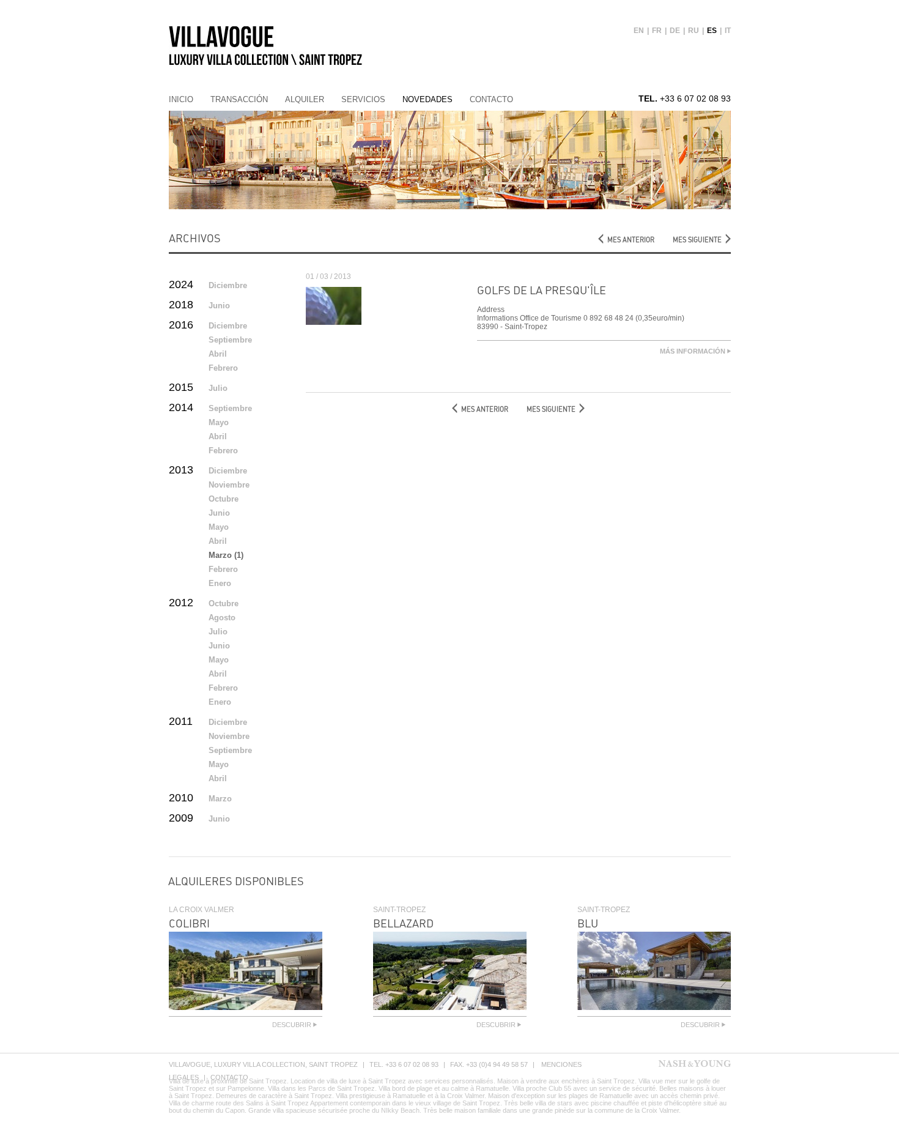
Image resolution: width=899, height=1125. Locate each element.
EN (639, 30)
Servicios (363, 99)
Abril (218, 353)
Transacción (239, 99)
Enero (220, 583)
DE (675, 30)
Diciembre (228, 285)
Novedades (427, 99)
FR (657, 30)
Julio (218, 388)
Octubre (224, 498)
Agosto (222, 617)
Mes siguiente (697, 239)
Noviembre (229, 484)
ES (712, 30)
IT (728, 30)
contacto (491, 99)
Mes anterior (630, 239)
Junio (219, 305)
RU (693, 30)
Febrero (223, 368)
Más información (693, 351)
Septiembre (230, 339)
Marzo (220, 798)
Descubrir (292, 1024)
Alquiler (304, 99)
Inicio (181, 99)
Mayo (219, 422)
